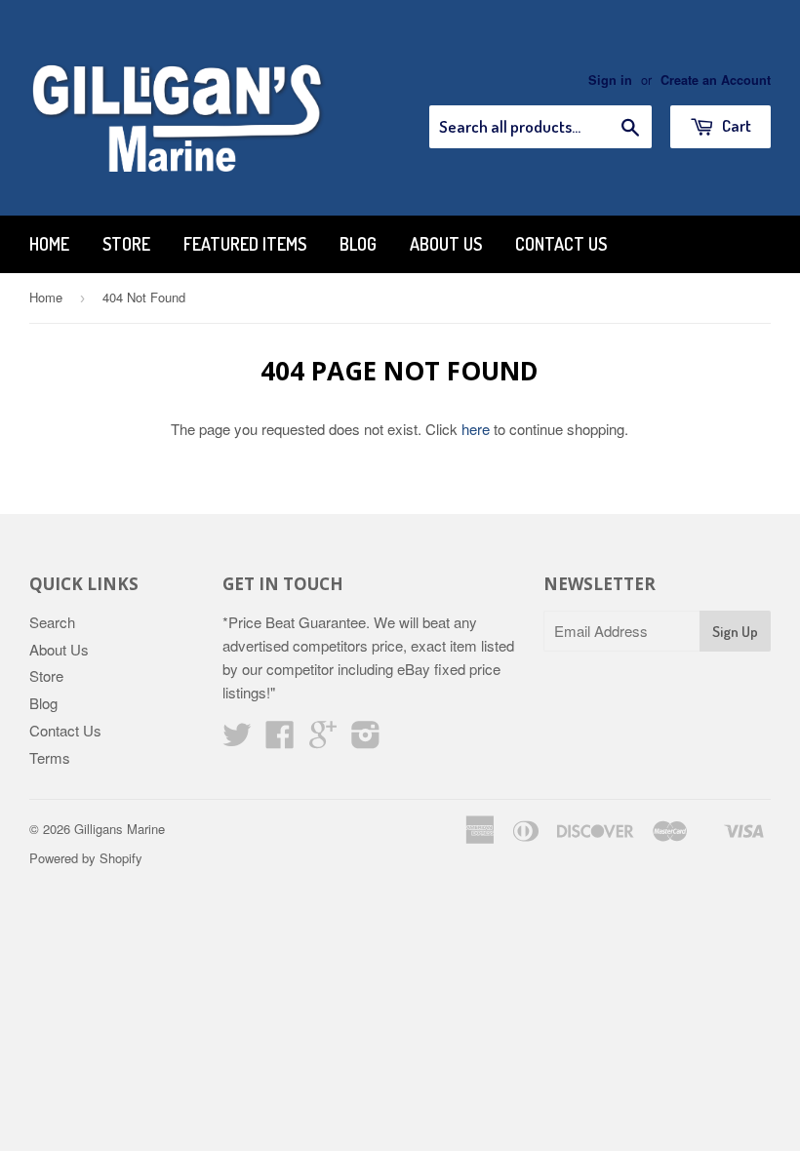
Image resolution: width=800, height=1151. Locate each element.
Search (52, 622)
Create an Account (715, 80)
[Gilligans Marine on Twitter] (237, 740)
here (475, 428)
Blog (358, 244)
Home (49, 244)
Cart (735, 125)
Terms (49, 757)
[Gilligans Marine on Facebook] (280, 740)
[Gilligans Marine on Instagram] (365, 740)
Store (126, 244)
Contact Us (561, 244)
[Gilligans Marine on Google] (323, 740)
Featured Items (244, 244)
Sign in (610, 80)
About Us (446, 244)
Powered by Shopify (85, 858)
